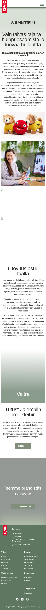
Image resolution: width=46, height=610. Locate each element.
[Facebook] (17, 599)
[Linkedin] (22, 599)
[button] (42, 4)
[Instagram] (27, 599)
